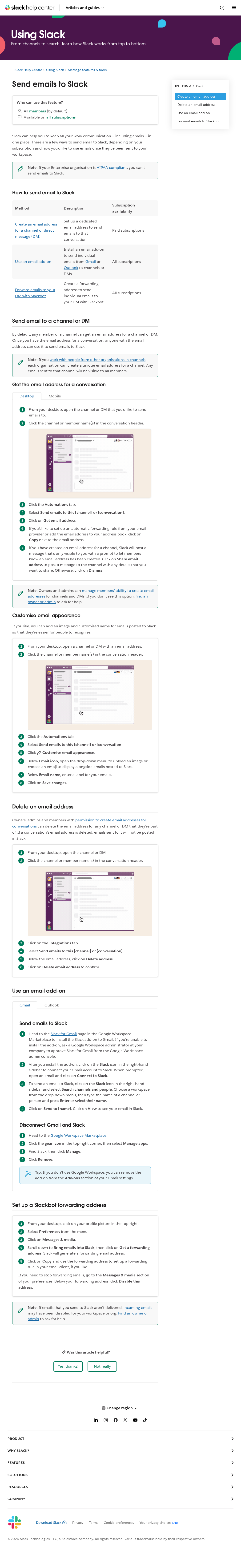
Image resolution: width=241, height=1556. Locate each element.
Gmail (90, 261)
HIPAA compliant (111, 167)
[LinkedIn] (96, 1420)
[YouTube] (135, 1420)
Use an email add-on (33, 261)
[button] (68, 1366)
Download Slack (48, 1522)
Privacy (77, 1522)
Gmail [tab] (25, 1005)
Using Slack (55, 70)
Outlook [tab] (51, 1005)
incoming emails (138, 1307)
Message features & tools (87, 70)
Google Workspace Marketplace (78, 1135)
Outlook (71, 267)
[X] (125, 1420)
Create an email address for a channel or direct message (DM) (36, 230)
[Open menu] (234, 7)
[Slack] (18, 1522)
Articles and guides (83, 7)
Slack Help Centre (28, 70)
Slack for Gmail (64, 1033)
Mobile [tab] (55, 396)
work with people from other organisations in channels (97, 359)
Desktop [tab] (27, 396)
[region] (85, 253)
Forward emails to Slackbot (198, 121)
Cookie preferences (119, 1522)
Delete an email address (196, 105)
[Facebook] (115, 1420)
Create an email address (196, 96)
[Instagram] (106, 1420)
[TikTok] (145, 1420)
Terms (93, 1522)
